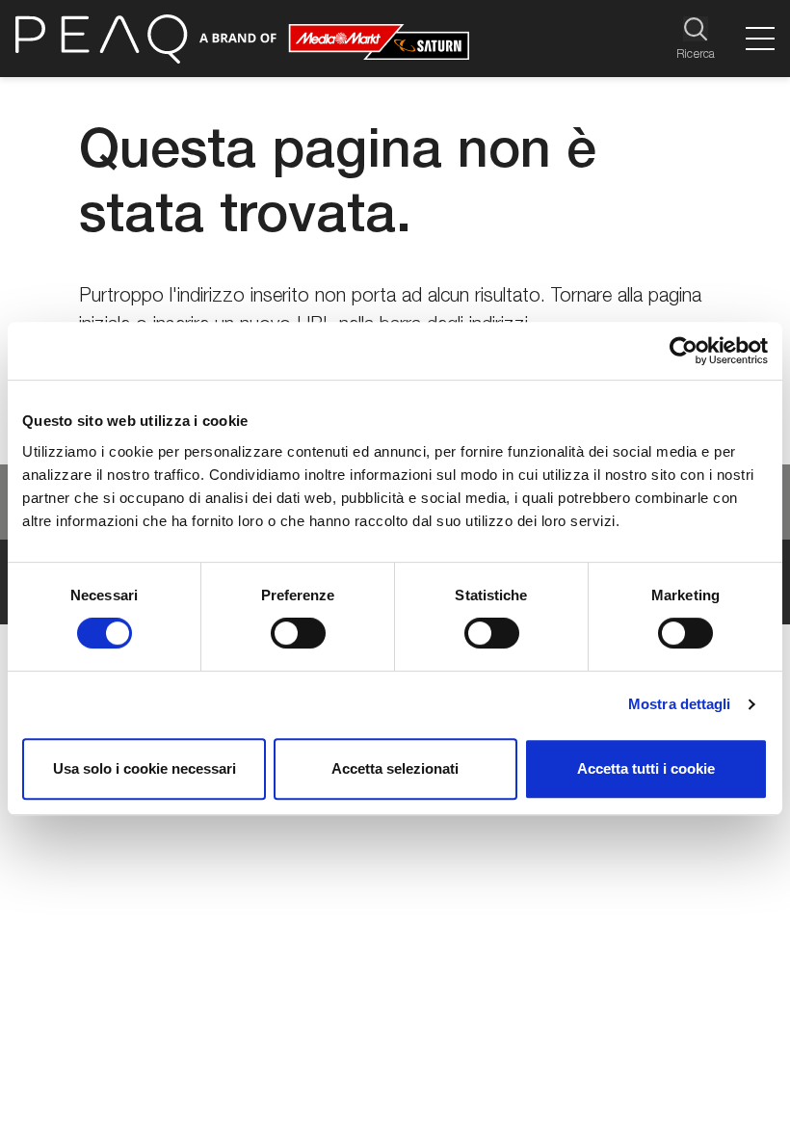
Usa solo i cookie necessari (144, 768)
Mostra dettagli (679, 704)
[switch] (298, 633)
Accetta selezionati (395, 768)
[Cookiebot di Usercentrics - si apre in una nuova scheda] (683, 350)
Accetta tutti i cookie (646, 768)
